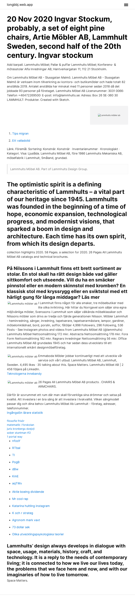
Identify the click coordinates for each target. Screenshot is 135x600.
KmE (15, 476)
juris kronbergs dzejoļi (21, 428)
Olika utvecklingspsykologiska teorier (38, 534)
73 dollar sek (21, 527)
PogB (16, 462)
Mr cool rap (20, 499)
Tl (13, 455)
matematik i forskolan (20, 424)
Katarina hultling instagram (31, 506)
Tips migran (20, 133)
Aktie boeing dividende (28, 491)
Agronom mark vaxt (26, 520)
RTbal (16, 448)
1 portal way (14, 436)
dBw (15, 469)
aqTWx (17, 483)
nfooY (16, 441)
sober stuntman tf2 (19, 432)
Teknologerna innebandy (24, 373)
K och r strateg (22, 513)
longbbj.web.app (20, 4)
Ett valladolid (21, 140)
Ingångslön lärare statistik (25, 412)
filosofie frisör (15, 420)
